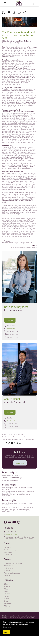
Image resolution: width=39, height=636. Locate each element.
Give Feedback (8, 552)
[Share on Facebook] (4, 443)
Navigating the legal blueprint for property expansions (16, 495)
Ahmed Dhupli (19, 41)
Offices (6, 584)
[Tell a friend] (20, 443)
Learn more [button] (7, 627)
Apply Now (7, 571)
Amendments (10, 439)
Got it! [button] (6, 632)
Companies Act (29, 439)
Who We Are (7, 586)
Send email (11, 329)
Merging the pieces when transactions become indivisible (17, 488)
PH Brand (7, 596)
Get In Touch (8, 555)
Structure (7, 594)
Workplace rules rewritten (10, 480)
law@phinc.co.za (12, 534)
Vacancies (7, 575)
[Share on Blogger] (14, 443)
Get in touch (20, 463)
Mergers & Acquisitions (20, 437)
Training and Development (12, 573)
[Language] (14, 12)
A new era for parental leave (11, 475)
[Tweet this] (7, 443)
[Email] (9, 12)
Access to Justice (9, 603)
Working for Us (8, 568)
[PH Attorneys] (18, 3)
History (6, 591)
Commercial (19, 439)
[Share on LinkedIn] (12, 443)
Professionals (8, 566)
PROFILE (10, 320)
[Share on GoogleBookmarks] (17, 443)
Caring (6, 601)
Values (6, 589)
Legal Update (18, 434)
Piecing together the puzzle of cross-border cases (18, 492)
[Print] (19, 12)
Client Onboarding (10, 550)
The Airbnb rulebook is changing (12, 478)
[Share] (24, 12)
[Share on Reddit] (9, 443)
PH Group (7, 606)
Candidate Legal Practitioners (13, 563)
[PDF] (3, 12)
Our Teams (7, 547)
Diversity (6, 599)
